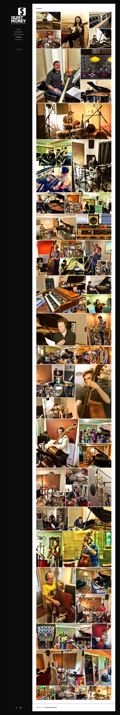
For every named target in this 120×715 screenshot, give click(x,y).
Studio (18, 37)
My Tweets (18, 49)
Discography (18, 34)
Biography (18, 32)
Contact (18, 39)
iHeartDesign (51, 707)
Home (18, 29)
